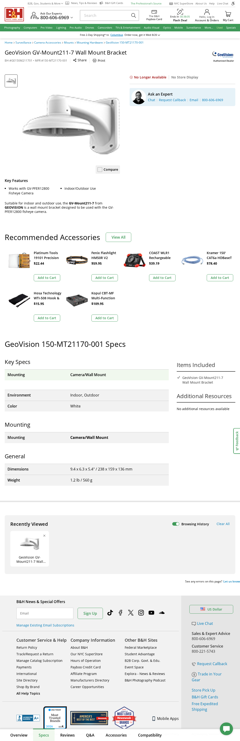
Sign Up (90, 613)
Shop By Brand (28, 687)
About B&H (79, 647)
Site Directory (27, 680)
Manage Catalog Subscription (39, 660)
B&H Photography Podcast (145, 680)
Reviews (67, 735)
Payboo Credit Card (86, 667)
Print (101, 60)
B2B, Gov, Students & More (44, 3)
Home (9, 42)
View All (118, 237)
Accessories (116, 735)
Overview (18, 735)
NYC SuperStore (183, 3)
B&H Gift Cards (205, 697)
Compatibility (150, 735)
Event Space (134, 667)
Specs (44, 735)
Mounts (69, 42)
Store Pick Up (203, 690)
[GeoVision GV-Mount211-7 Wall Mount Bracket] (71, 123)
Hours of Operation (86, 660)
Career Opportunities (87, 687)
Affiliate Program (84, 673)
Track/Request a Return (34, 654)
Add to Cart (47, 277)
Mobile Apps (168, 718)
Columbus (116, 35)
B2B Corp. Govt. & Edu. (142, 660)
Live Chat (222, 3)
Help (212, 3)
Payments (24, 667)
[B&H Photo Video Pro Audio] (16, 14)
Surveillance (23, 42)
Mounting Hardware (90, 42)
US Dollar (214, 609)
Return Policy (26, 647)
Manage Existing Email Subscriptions (45, 625)
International (26, 673)
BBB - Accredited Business (28, 718)
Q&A (90, 735)
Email (24, 613)
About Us (201, 3)
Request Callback (212, 663)
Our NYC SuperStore (87, 654)
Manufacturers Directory (90, 680)
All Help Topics (28, 693)
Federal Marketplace (141, 647)
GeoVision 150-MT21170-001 (125, 42)
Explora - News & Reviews (145, 673)
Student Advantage (140, 654)
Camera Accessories (47, 42)
